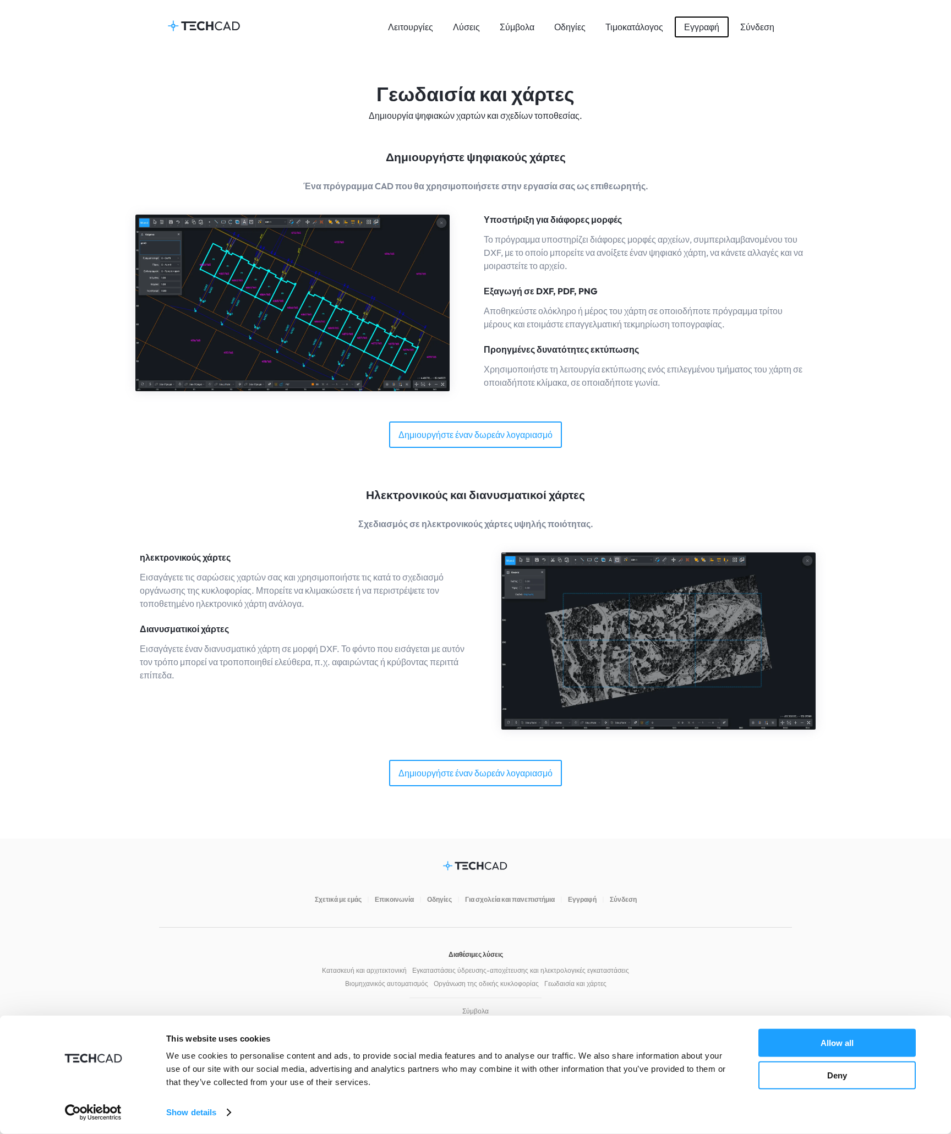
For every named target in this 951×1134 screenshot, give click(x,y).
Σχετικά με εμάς (338, 899)
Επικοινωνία (394, 899)
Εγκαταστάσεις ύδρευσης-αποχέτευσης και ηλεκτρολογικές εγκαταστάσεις (520, 970)
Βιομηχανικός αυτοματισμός (386, 983)
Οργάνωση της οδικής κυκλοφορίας (486, 983)
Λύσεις (466, 26)
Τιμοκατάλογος (634, 26)
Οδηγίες (570, 26)
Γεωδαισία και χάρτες (575, 983)
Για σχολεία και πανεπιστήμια (510, 899)
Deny (837, 1075)
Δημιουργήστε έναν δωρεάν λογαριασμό (475, 434)
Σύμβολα (517, 26)
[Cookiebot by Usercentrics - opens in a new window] (93, 1112)
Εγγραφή (701, 26)
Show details (191, 1112)
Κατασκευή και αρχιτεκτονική (364, 970)
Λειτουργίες (410, 26)
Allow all (837, 1043)
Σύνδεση (757, 26)
